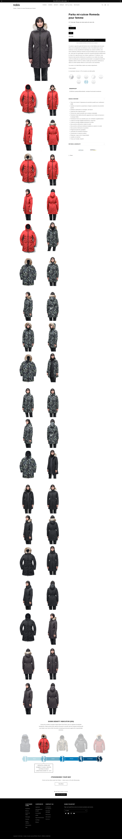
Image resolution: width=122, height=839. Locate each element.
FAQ (26, 827)
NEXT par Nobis (68, 4)
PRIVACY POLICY (37, 836)
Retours (27, 810)
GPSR (37, 815)
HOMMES (50, 4)
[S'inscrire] (85, 810)
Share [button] (71, 155)
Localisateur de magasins (48, 807)
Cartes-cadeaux (27, 822)
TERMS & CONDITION (46, 836)
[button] (102, 5)
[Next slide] (120, 1)
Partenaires (48, 814)
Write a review (61, 794)
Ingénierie (38, 807)
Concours (48, 819)
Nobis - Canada (23, 836)
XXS (71, 33)
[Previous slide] (2, 1)
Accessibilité (38, 813)
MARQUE (62, 4)
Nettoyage (27, 816)
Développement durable (39, 810)
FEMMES (45, 4)
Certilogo (37, 819)
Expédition (27, 808)
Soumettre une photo (48, 811)
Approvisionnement (40, 817)
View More (61, 783)
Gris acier (72, 28)
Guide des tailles (27, 814)
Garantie (27, 819)
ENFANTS (56, 4)
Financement (28, 825)
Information (48, 816)
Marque (37, 822)
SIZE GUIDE (71, 36)
